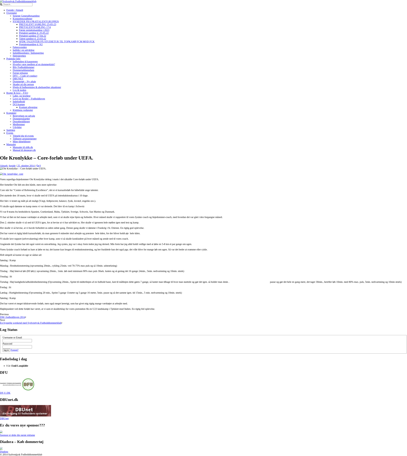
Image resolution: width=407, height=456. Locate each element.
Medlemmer (19, 124)
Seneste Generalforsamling (26, 15)
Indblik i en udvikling (23, 50)
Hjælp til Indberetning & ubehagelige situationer (37, 87)
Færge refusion (20, 73)
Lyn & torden (19, 90)
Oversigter (11, 13)
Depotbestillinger (21, 121)
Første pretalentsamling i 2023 (34, 30)
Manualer (11, 144)
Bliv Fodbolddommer (23, 67)
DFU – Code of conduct (25, 75)
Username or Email (12, 337)
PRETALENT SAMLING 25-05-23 (37, 24)
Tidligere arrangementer (25, 138)
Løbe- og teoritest (21, 95)
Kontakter (11, 113)
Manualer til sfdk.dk (23, 147)
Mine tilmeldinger (22, 141)
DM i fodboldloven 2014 (12, 317)
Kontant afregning (28, 107)
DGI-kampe (19, 104)
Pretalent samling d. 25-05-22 (34, 33)
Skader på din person (23, 84)
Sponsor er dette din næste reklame (17, 435)
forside (12, 165)
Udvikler (17, 127)
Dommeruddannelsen (23, 70)
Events (9, 133)
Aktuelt (3, 165)
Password (7, 343)
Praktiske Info (13, 58)
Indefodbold (19, 101)
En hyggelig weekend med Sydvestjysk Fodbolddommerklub (30, 323)
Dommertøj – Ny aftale (24, 81)
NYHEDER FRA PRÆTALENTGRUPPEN (36, 21)
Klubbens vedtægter (23, 110)
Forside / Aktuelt (14, 10)
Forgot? (14, 350)
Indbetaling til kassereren (25, 61)
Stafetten (10, 130)
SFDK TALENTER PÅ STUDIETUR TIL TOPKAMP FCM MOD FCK (57, 41)
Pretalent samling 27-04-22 (32, 35)
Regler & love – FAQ (17, 93)
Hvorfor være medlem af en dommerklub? (34, 64)
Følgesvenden (20, 47)
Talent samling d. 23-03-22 (32, 38)
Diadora (4, 451)
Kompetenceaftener (22, 18)
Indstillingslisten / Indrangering (28, 53)
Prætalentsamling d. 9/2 (31, 44)
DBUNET (18, 78)
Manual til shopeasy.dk (24, 150)
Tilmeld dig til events (23, 135)
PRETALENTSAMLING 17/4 (35, 27)
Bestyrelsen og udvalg (24, 115)
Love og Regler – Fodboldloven (29, 98)
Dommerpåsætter (21, 118)
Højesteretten (19, 55)
